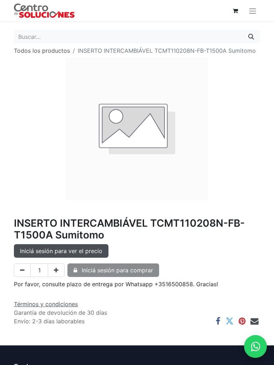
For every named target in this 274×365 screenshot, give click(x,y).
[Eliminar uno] (22, 270)
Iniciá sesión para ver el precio (61, 251)
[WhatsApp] (255, 346)
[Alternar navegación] (252, 11)
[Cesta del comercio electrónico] (235, 11)
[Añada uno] (56, 270)
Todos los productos (42, 50)
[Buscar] (251, 36)
